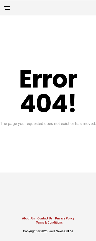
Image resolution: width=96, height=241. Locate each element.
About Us (28, 218)
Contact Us (44, 218)
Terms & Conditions (49, 222)
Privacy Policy (64, 218)
